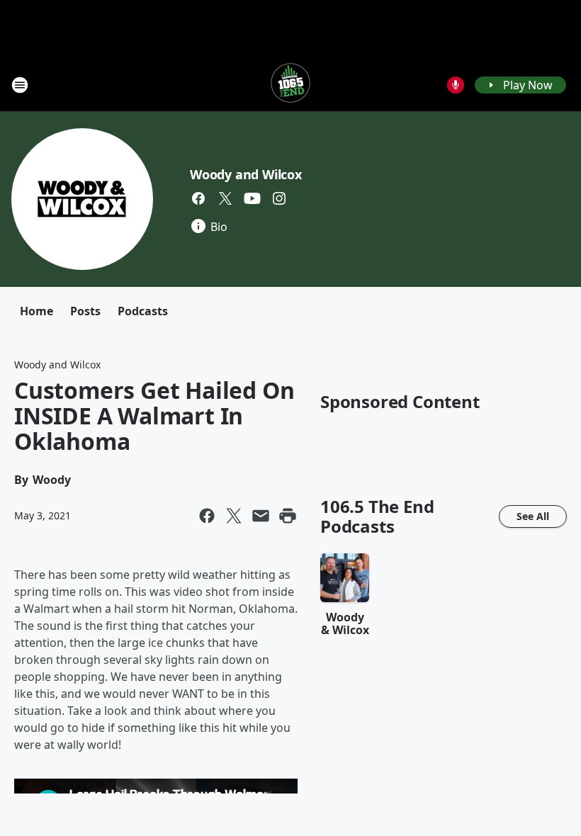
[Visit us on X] (225, 198)
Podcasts (143, 311)
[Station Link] (290, 85)
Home (36, 311)
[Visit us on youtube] (252, 198)
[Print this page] (288, 516)
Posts (85, 311)
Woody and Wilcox (246, 174)
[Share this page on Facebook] (207, 516)
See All (533, 516)
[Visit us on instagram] (279, 198)
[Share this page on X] (234, 516)
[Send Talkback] (455, 85)
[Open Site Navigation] (19, 85)
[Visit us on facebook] (198, 198)
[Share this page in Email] (261, 516)
